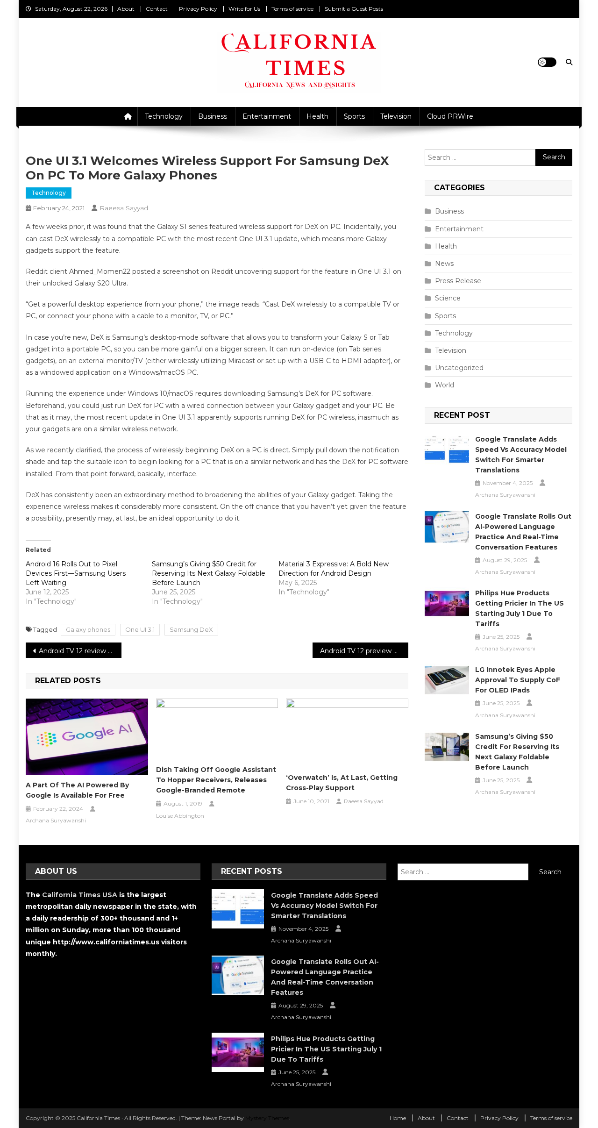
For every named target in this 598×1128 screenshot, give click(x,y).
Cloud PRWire (450, 116)
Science (448, 298)
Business (212, 116)
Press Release (458, 281)
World (444, 385)
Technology (164, 116)
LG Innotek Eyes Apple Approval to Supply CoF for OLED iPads (517, 679)
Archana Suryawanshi (56, 820)
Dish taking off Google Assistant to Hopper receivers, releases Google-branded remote (216, 779)
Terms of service (292, 8)
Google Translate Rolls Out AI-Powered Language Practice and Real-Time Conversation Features (523, 531)
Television (396, 116)
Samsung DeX (191, 629)
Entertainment (266, 116)
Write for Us (244, 8)
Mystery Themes (267, 1117)
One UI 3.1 (140, 629)
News (444, 263)
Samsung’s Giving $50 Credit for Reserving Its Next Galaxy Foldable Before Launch (208, 573)
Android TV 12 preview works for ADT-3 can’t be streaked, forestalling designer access (364, 651)
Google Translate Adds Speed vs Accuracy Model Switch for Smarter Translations (521, 454)
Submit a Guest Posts (354, 8)
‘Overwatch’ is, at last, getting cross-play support (342, 782)
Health (317, 116)
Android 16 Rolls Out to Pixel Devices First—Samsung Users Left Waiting (76, 573)
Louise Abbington (180, 815)
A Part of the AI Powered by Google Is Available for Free (77, 790)
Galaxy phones (88, 629)
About (126, 8)
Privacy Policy (198, 8)
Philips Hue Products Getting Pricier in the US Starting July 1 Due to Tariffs (519, 608)
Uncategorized (459, 368)
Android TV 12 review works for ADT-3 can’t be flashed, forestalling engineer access (80, 651)
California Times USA (79, 895)
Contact (157, 8)
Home (398, 1117)
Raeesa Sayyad (124, 208)
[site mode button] (547, 62)
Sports (354, 116)
